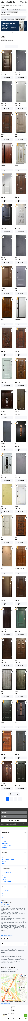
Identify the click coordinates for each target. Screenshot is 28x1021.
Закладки (4, 894)
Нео (2, 506)
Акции (3, 863)
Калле (16, 691)
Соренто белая (4, 380)
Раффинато (3, 288)
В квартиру (3, 16)
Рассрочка (5, 843)
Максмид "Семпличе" (19, 568)
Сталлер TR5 (3, 445)
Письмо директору (7, 881)
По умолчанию (22, 46)
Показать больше (13, 12)
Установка (5, 836)
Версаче (16, 380)
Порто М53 (3, 257)
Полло (2, 691)
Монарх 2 (3, 411)
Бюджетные (22, 16)
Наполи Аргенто (4, 475)
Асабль (2, 568)
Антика (2, 537)
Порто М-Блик (18, 103)
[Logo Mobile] (11, 2)
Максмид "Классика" (19, 599)
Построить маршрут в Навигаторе (5, 1003)
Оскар (16, 475)
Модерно (3, 165)
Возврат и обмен (6, 845)
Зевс (16, 629)
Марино (16, 660)
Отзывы (4, 879)
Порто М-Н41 (3, 103)
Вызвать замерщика (14, 820)
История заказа (6, 892)
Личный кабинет (6, 890)
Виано (16, 783)
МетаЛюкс (3, 9)
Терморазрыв (11, 19)
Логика (2, 319)
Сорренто (17, 753)
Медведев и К (4, 12)
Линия (2, 599)
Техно (2, 660)
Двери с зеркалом (7, 23)
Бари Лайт (3, 783)
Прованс (3, 134)
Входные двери (6, 857)
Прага (16, 134)
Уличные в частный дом (13, 16)
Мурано (2, 196)
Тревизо (16, 196)
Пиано (16, 288)
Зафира (16, 506)
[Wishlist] (12, 53)
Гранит (8, 9)
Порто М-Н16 (17, 72)
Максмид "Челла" (4, 629)
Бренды (4, 861)
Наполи (16, 165)
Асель (2, 753)
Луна (2, 350)
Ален (16, 412)
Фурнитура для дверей (8, 859)
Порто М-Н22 (17, 257)
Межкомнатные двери (8, 856)
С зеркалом (3, 19)
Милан (16, 226)
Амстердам (3, 226)
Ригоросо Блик (18, 350)
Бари (16, 722)
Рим (16, 443)
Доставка (4, 839)
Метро (2, 722)
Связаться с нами (7, 895)
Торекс (24, 9)
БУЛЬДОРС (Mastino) (16, 9)
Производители (6, 872)
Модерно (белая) (18, 319)
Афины (16, 537)
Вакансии (4, 847)
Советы (4, 877)
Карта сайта (5, 876)
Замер (4, 838)
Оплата (4, 841)
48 (2, 46)
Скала (2, 72)
